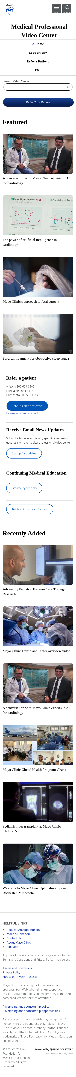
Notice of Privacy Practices (20, 977)
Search (67, 12)
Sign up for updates (24, 453)
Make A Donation (18, 934)
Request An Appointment (23, 930)
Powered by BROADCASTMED (53, 1049)
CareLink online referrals (27, 406)
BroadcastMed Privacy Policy (59, 1053)
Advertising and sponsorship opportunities (31, 1011)
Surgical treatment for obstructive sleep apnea (36, 358)
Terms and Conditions (17, 968)
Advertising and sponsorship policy (26, 1006)
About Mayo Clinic (19, 942)
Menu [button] (56, 12)
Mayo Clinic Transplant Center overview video (36, 651)
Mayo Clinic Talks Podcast (31, 509)
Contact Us (14, 938)
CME (38, 70)
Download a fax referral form (24, 413)
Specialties (37, 53)
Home (39, 44)
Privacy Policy (11, 972)
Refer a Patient (38, 61)
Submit (68, 87)
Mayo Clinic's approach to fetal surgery (31, 301)
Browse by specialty (24, 488)
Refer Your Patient (38, 102)
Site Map (12, 947)
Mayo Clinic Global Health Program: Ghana (34, 769)
